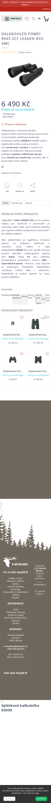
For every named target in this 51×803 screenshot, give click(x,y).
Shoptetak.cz (40, 584)
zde (37, 793)
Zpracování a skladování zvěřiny (15, 593)
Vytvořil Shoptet (40, 592)
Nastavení (9, 799)
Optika (15, 583)
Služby (15, 623)
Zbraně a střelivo (15, 581)
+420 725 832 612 (16, 649)
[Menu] (39, 19)
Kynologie (16, 589)
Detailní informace (11, 172)
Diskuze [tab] (28, 203)
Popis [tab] (5, 203)
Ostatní (15, 597)
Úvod (15, 609)
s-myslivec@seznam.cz (15, 646)
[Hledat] (33, 18)
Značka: (24, 52)
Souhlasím (41, 799)
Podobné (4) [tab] (16, 203)
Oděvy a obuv (16, 578)
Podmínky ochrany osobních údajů (15, 613)
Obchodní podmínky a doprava (16, 619)
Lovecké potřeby (16, 586)
